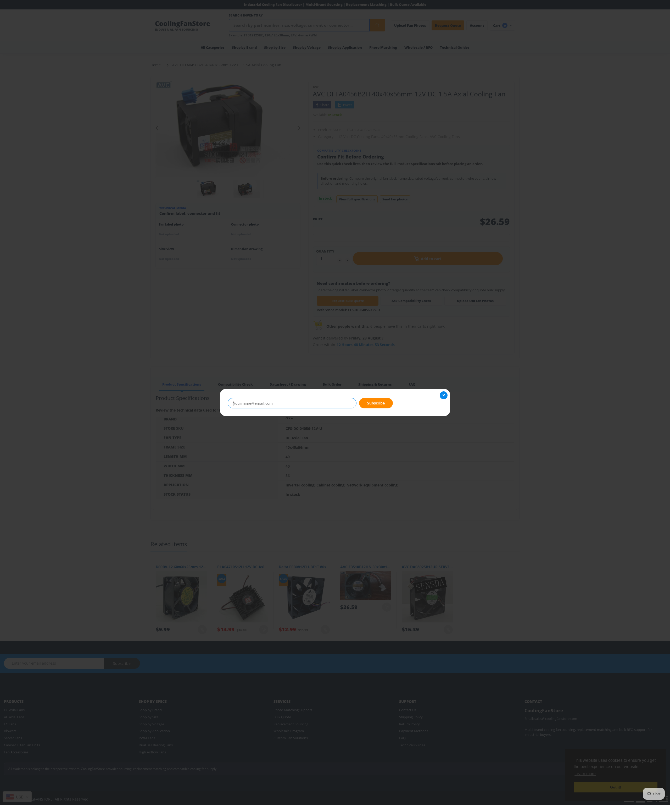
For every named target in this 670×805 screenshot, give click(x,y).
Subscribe (376, 403)
